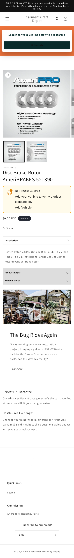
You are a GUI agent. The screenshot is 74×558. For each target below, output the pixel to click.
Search (11, 492)
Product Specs (13, 272)
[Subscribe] (55, 535)
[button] (7, 19)
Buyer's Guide (12, 280)
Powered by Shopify (50, 551)
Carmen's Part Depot (31, 551)
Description (11, 240)
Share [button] (9, 228)
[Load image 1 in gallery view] (14, 151)
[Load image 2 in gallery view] (36, 151)
